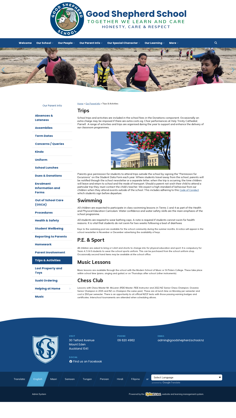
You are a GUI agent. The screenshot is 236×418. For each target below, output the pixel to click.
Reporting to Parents (51, 236)
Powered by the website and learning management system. (166, 394)
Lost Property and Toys (48, 270)
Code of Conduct (189, 190)
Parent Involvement (50, 252)
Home (80, 103)
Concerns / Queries (49, 144)
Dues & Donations (48, 176)
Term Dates (44, 136)
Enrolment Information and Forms (47, 188)
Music (39, 297)
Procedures (44, 213)
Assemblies (43, 128)
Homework (43, 244)
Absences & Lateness (44, 118)
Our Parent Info (52, 105)
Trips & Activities (48, 260)
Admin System (39, 394)
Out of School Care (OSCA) (49, 202)
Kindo (39, 152)
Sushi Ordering (46, 280)
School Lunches (46, 168)
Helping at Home (47, 288)
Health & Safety (47, 220)
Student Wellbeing (49, 228)
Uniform (41, 160)
